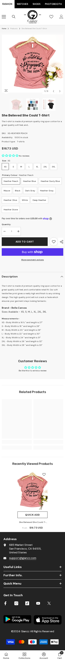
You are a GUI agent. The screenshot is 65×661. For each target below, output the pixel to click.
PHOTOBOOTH (53, 4)
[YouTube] (38, 603)
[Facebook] (5, 603)
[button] (53, 91)
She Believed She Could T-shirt (32, 522)
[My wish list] (51, 17)
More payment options (32, 259)
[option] (32, 64)
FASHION (7, 4)
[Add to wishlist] (53, 241)
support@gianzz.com (22, 558)
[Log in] (61, 17)
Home (4, 28)
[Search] (14, 17)
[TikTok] (27, 603)
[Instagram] (16, 603)
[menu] (4, 17)
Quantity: (6, 224)
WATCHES (22, 4)
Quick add (32, 514)
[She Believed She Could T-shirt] (32, 490)
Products (14, 28)
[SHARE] (60, 242)
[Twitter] (49, 603)
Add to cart (25, 241)
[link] (17, 442)
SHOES (36, 4)
